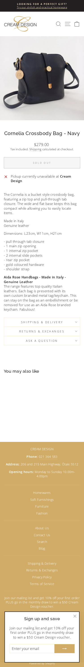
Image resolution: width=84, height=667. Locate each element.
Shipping (35, 149)
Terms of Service (42, 584)
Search (42, 542)
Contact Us (42, 535)
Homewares (42, 493)
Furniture (42, 506)
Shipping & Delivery (42, 322)
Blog (42, 548)
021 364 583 (48, 456)
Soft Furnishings (42, 499)
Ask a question (42, 340)
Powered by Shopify (42, 663)
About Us (42, 528)
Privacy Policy (42, 577)
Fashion (42, 513)
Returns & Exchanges (42, 331)
